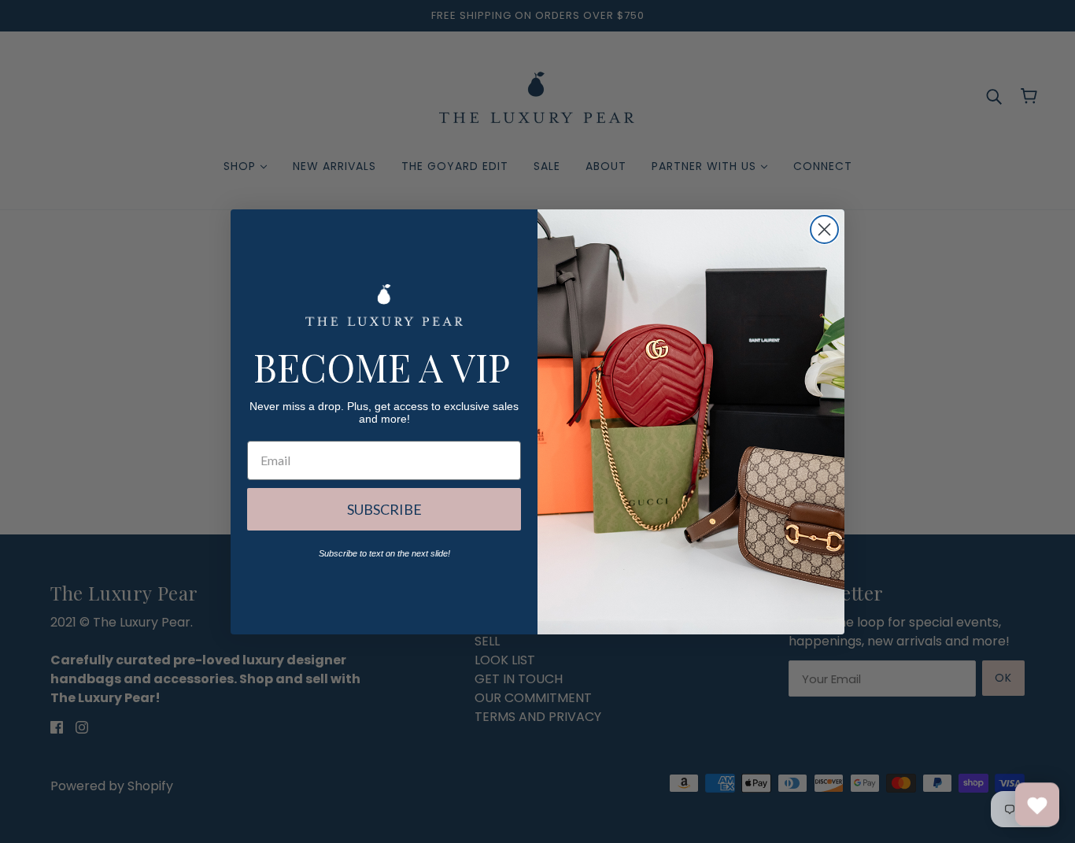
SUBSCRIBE (384, 509)
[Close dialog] (824, 229)
